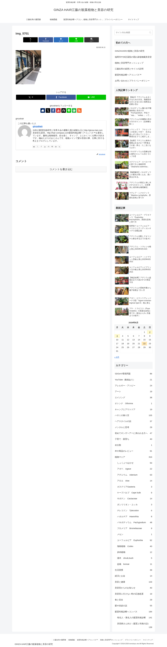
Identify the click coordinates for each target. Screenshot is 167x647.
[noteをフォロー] (63, 110)
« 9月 (116, 357)
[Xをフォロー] (48, 110)
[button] (91, 39)
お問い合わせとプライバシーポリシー (132, 81)
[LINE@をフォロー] (69, 110)
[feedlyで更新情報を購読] (74, 110)
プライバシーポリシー (133, 640)
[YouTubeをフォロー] (58, 110)
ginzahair (38, 126)
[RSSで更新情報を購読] (79, 110)
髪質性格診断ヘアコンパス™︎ (128, 75)
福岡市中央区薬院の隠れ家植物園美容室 (133, 57)
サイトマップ (148, 640)
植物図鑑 (71, 640)
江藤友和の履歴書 (59, 640)
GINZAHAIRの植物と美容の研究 (129, 51)
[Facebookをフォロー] (53, 110)
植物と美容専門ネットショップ (129, 63)
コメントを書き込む (61, 169)
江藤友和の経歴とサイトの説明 (129, 69)
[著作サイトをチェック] (42, 110)
